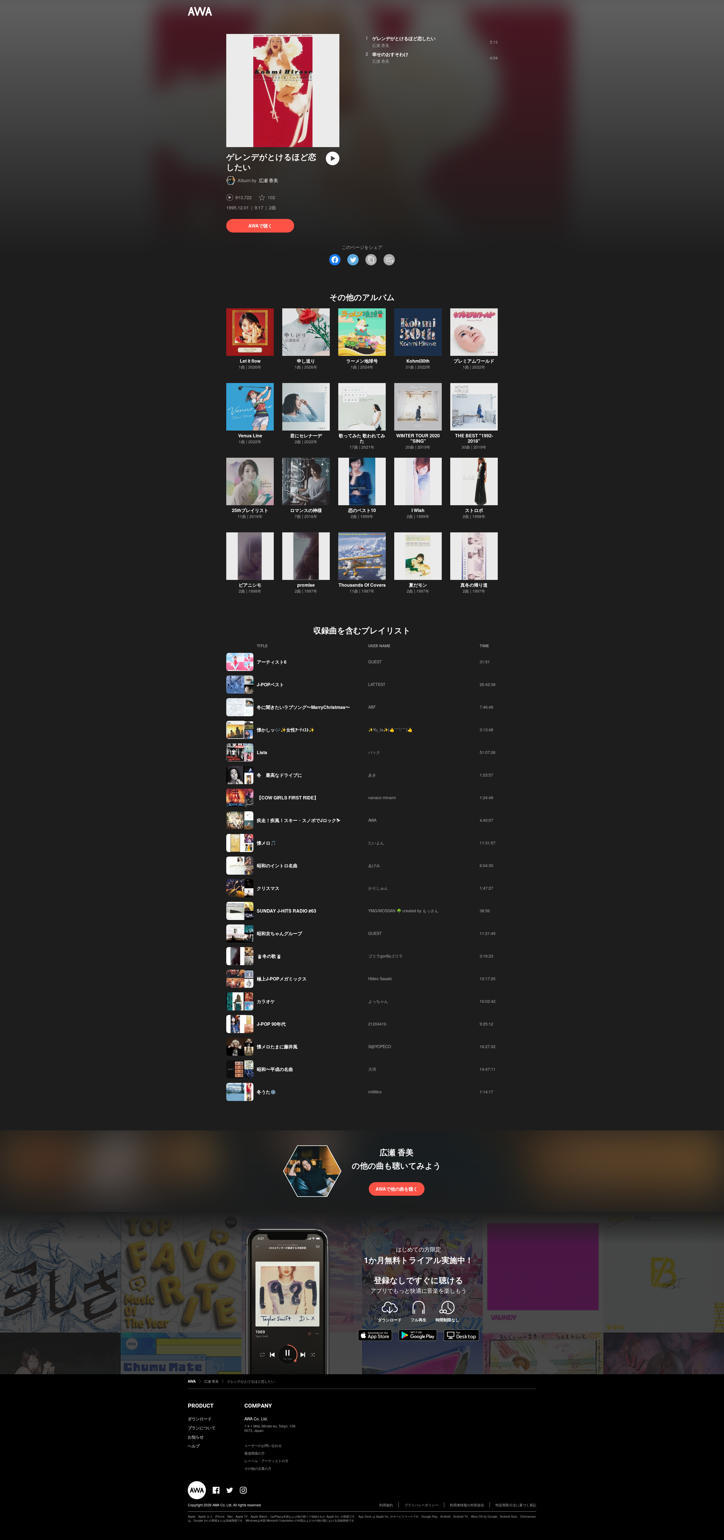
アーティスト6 (271, 662)
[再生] (332, 158)
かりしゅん (378, 888)
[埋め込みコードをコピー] (389, 259)
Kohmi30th (418, 361)
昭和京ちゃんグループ (279, 933)
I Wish (418, 510)
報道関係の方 (254, 1453)
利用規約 (386, 1504)
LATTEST (376, 684)
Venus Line (250, 435)
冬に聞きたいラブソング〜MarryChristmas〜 (303, 707)
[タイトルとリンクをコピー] (371, 259)
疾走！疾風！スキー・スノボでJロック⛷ (298, 820)
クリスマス (268, 888)
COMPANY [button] (258, 1405)
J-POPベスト (270, 684)
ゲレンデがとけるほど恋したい (404, 38)
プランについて (202, 1428)
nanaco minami (382, 797)
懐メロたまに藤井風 (277, 1046)
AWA (372, 820)
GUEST (375, 661)
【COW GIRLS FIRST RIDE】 (287, 797)
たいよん (376, 843)
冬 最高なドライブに (279, 775)
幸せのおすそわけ (390, 54)
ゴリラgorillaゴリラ (385, 956)
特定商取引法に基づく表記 (515, 1504)
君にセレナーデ (306, 435)
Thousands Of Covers (362, 585)
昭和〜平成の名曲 (275, 1069)
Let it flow (250, 361)
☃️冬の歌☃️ (269, 956)
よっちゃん (378, 1001)
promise (306, 585)
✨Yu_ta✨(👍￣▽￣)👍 (390, 729)
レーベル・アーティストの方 (266, 1460)
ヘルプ (194, 1446)
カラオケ (266, 1001)
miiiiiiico (375, 1091)
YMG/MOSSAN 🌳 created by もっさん (403, 910)
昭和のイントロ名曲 (277, 865)
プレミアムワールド (474, 361)
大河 (372, 1069)
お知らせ (196, 1437)
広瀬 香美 (268, 180)
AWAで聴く (260, 225)
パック (374, 752)
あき (372, 775)
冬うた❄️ (266, 1092)
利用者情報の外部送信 (467, 1504)
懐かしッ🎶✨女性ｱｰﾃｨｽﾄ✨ (285, 729)
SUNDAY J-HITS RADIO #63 (286, 910)
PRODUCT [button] (201, 1405)
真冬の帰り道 (474, 585)
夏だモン (418, 585)
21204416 (377, 1024)
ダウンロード (200, 1418)
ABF (372, 707)
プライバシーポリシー (421, 1504)
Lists (262, 752)
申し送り (306, 361)
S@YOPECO (379, 1046)
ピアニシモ (250, 585)
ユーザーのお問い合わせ (263, 1445)
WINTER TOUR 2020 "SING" (418, 438)
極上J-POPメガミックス (282, 978)
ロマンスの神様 (306, 510)
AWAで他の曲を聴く (397, 1189)
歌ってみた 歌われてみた (362, 438)
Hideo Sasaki (380, 978)
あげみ (374, 865)
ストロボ (474, 510)
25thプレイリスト (250, 510)
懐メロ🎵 (266, 843)
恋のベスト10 (362, 510)
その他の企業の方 (258, 1468)
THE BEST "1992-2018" (474, 438)
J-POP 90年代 (271, 1024)
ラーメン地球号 (362, 361)
